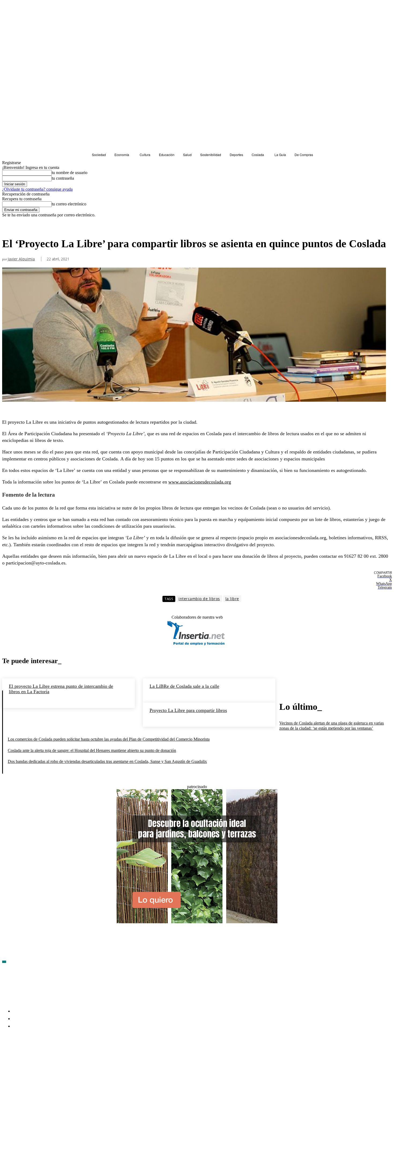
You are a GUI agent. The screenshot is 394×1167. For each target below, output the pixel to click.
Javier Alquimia (21, 259)
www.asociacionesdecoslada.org (199, 482)
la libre (232, 598)
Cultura (10, 227)
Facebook (19, 1057)
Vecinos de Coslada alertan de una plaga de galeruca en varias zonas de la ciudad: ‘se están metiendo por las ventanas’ (331, 725)
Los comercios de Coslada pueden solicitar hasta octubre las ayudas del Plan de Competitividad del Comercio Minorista (109, 739)
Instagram (47, 1057)
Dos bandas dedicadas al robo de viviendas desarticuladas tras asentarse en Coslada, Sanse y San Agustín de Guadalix (107, 761)
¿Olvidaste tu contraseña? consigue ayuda (37, 189)
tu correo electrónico (69, 204)
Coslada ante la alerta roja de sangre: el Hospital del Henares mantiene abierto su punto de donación (92, 750)
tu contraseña (63, 178)
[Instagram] (35, 1057)
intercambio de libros (199, 598)
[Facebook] (6, 1057)
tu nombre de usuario (69, 172)
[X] (64, 1057)
